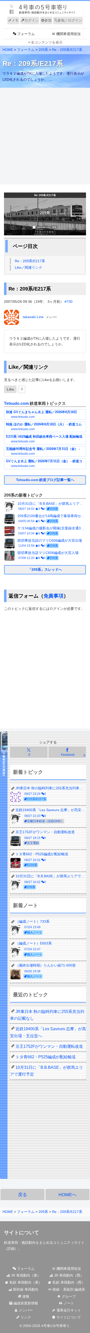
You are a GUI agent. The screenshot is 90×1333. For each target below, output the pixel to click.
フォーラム (25, 1269)
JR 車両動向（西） (68, 1275)
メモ (15, 20)
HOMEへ (67, 1194)
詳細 (11, 1249)
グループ (68, 1296)
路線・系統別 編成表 (68, 1289)
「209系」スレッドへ (45, 569)
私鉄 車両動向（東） (25, 1282)
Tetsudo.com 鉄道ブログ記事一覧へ (45, 480)
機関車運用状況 (68, 1269)
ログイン (31, 20)
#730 (68, 302)
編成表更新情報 (25, 1303)
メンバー (25, 1310)
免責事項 (54, 596)
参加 (48, 20)
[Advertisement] (45, 136)
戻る (22, 1194)
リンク (25, 1317)
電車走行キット (68, 1310)
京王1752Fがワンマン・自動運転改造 (49, 1046)
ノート (68, 1303)
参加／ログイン (70, 20)
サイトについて (68, 1317)
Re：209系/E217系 (30, 261)
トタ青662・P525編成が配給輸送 (46, 1057)
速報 (25, 1296)
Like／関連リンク (28, 267)
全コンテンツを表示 (46, 42)
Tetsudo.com (16, 403)
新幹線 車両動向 (25, 1289)
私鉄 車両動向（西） (68, 1282)
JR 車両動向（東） (25, 1275)
